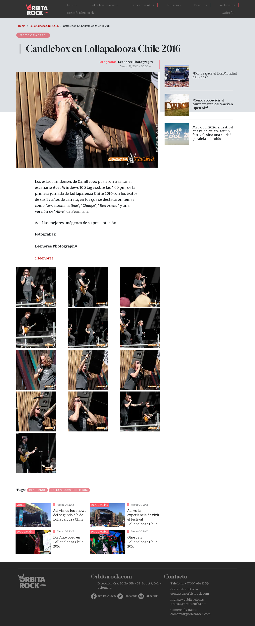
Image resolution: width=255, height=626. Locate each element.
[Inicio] (38, 9)
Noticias (174, 5)
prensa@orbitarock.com (188, 604)
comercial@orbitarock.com (190, 614)
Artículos (227, 5)
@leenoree (44, 258)
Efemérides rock (80, 13)
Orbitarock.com (107, 596)
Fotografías (33, 35)
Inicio (72, 5)
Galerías (228, 13)
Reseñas (200, 5)
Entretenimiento (104, 5)
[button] (36, 286)
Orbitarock (131, 596)
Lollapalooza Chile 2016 (44, 25)
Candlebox (37, 490)
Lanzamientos (142, 5)
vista (51, 515)
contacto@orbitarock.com (189, 593)
